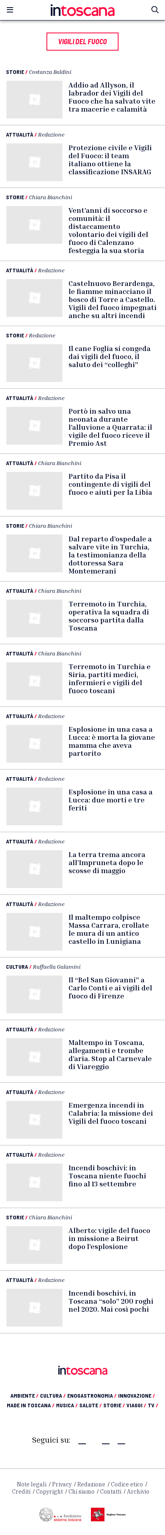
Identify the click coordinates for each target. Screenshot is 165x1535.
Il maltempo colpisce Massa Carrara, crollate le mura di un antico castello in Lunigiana (108, 928)
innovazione (136, 1395)
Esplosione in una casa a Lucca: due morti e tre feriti (110, 799)
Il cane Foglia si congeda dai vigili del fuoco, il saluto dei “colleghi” (109, 356)
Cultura (17, 966)
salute (90, 1405)
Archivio (138, 1491)
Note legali (31, 1484)
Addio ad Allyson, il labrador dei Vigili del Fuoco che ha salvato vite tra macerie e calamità (111, 96)
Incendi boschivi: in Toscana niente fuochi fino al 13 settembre (107, 1175)
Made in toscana (30, 1405)
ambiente (24, 1395)
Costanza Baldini (50, 71)
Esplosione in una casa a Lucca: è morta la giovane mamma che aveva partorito (111, 741)
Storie (15, 71)
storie (114, 1405)
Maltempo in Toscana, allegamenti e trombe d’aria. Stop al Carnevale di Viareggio (110, 1054)
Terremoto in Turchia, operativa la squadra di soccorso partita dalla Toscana (108, 615)
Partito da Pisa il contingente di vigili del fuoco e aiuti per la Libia (110, 484)
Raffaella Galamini (56, 966)
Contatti (110, 1491)
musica (67, 1405)
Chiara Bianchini (50, 197)
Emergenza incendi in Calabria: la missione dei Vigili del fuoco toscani (110, 1112)
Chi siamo (81, 1491)
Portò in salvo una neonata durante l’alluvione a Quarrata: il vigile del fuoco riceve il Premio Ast (110, 426)
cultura (53, 1395)
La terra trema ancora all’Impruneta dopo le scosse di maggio (106, 862)
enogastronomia (92, 1395)
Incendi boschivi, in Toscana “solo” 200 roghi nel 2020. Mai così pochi (110, 1300)
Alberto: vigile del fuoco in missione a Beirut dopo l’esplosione (109, 1238)
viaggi (136, 1405)
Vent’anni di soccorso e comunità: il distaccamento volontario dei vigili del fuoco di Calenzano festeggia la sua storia (108, 230)
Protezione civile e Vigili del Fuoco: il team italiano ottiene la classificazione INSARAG (110, 159)
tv (153, 1405)
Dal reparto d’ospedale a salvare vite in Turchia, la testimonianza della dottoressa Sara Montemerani (110, 554)
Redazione (51, 134)
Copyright (49, 1491)
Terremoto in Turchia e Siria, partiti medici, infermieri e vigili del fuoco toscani (109, 678)
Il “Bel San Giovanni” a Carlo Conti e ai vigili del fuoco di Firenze (110, 987)
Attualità (19, 134)
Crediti (21, 1491)
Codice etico (127, 1484)
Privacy (62, 1484)
